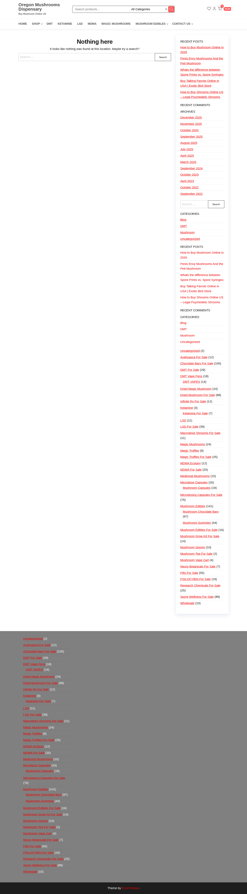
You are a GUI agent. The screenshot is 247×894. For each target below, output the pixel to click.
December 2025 (191, 117)
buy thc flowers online (183, 620)
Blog (183, 219)
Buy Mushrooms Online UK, (128, 620)
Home (22, 23)
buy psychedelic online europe (51, 625)
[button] (224, 9)
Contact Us (181, 23)
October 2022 (189, 187)
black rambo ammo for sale (122, 625)
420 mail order (156, 620)
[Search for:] (94, 57)
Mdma (92, 23)
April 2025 (187, 155)
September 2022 (191, 194)
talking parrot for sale (88, 625)
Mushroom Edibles (151, 23)
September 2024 (191, 168)
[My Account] (214, 9)
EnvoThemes (131, 888)
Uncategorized (190, 239)
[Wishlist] (209, 9)
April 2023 (187, 181)
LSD (80, 23)
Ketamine (65, 23)
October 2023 (189, 174)
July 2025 (186, 149)
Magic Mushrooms (116, 23)
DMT (50, 23)
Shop (36, 23)
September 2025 (191, 136)
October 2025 (189, 130)
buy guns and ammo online (160, 625)
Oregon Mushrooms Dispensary (39, 7)
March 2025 (188, 162)
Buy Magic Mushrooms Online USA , (46, 620)
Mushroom (187, 232)
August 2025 (188, 143)
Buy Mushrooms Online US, (90, 620)
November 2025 (191, 124)
